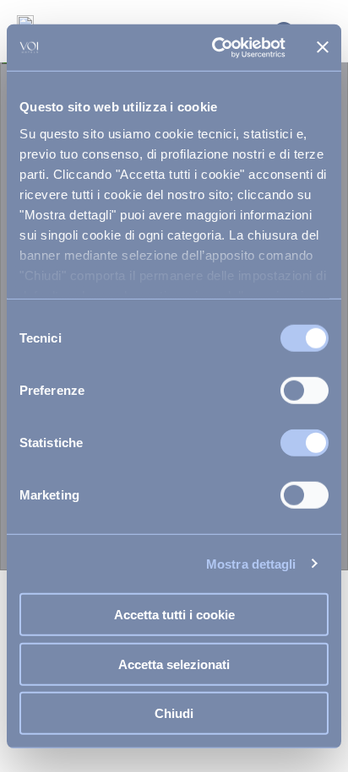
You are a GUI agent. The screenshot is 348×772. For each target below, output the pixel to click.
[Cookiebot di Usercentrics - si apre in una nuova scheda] (215, 47)
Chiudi (174, 713)
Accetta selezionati (174, 663)
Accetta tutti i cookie (174, 614)
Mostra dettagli (251, 563)
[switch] (304, 390)
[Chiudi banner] (323, 47)
